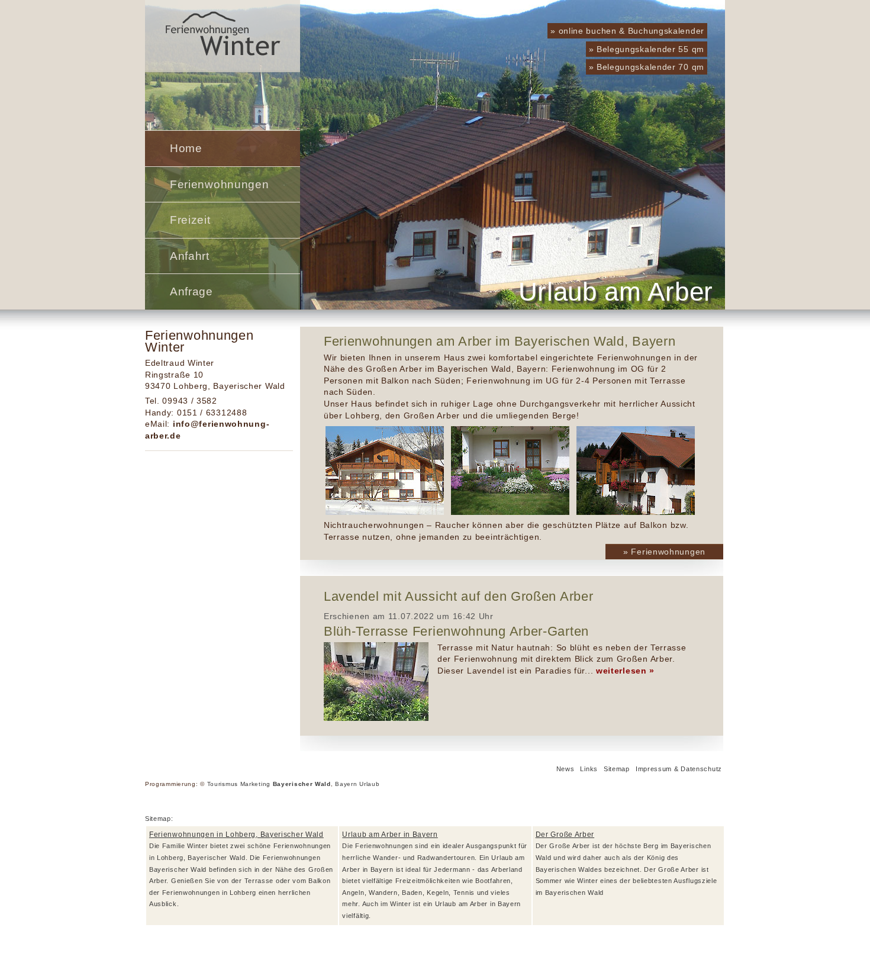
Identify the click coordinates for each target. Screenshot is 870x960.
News (565, 768)
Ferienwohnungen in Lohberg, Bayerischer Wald (236, 834)
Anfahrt (190, 256)
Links (589, 768)
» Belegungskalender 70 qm (647, 67)
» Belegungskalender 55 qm (647, 49)
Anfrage (191, 291)
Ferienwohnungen (219, 184)
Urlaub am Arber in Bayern (390, 834)
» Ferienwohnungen (664, 551)
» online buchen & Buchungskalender (627, 31)
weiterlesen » (625, 670)
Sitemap (617, 768)
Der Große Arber (565, 834)
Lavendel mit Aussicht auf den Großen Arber (458, 596)
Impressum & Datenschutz (679, 768)
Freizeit (190, 220)
